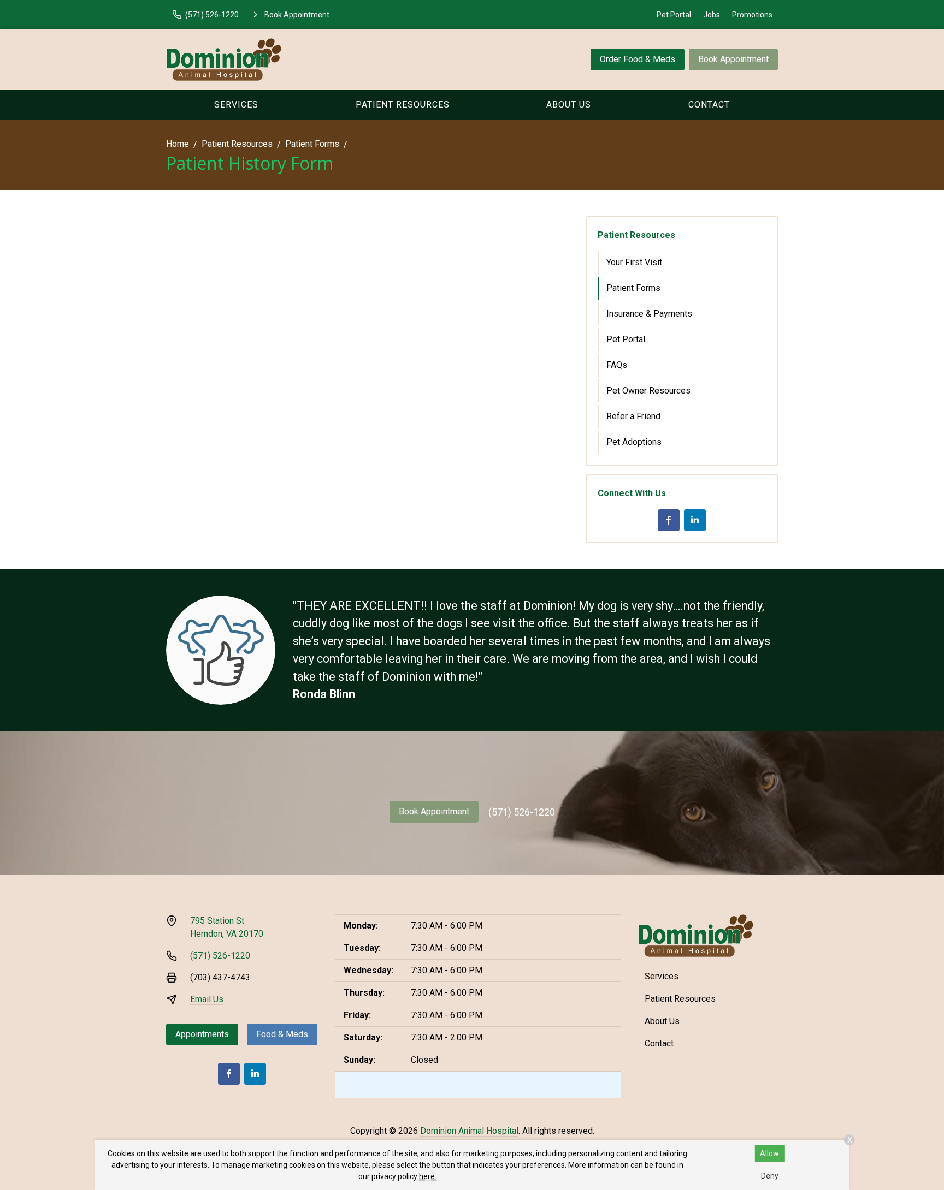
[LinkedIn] (695, 520)
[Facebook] (669, 520)
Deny (769, 1175)
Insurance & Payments (649, 313)
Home (177, 144)
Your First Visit (634, 262)
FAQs (616, 365)
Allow (769, 1153)
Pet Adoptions (634, 442)
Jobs (711, 14)
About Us (568, 104)
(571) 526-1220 (521, 812)
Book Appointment (733, 59)
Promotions (752, 14)
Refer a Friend (633, 416)
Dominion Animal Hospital (469, 1131)
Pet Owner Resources (648, 390)
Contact (709, 104)
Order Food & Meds (637, 59)
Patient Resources (403, 104)
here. (427, 1176)
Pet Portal (674, 14)
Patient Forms (312, 144)
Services (236, 104)
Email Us (206, 999)
